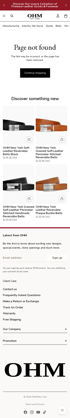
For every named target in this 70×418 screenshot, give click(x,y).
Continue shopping (35, 73)
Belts (59, 26)
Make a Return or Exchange (21, 301)
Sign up (57, 258)
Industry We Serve (32, 26)
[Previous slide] (4, 5)
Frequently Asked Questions (22, 295)
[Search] (12, 16)
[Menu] (4, 16)
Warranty (9, 313)
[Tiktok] (44, 412)
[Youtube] (38, 412)
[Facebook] (25, 412)
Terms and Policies (35, 404)
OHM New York (39, 396)
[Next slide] (66, 5)
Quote (49, 26)
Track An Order (13, 307)
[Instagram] (32, 412)
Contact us (10, 289)
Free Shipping (12, 320)
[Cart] (66, 16)
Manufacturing (11, 26)
